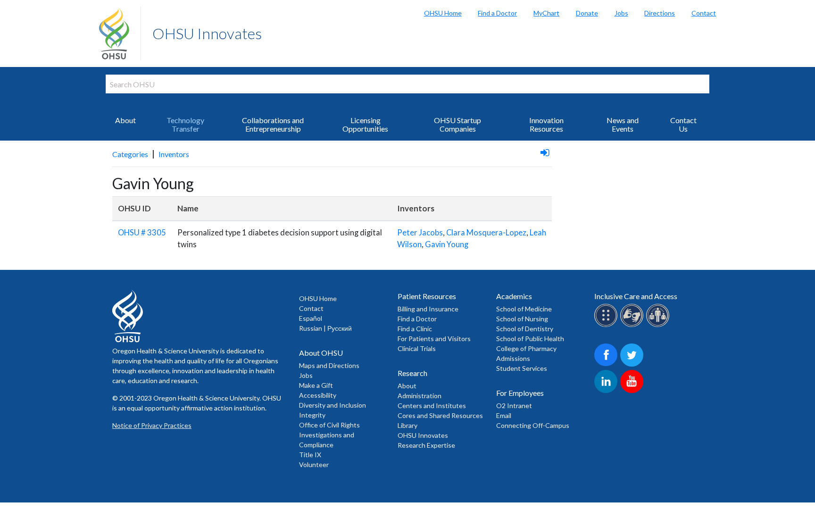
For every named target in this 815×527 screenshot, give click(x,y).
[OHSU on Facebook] (607, 365)
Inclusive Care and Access (635, 296)
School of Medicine (524, 309)
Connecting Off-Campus (532, 425)
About (125, 120)
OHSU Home (443, 13)
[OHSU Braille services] (607, 325)
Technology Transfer (185, 124)
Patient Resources (427, 296)
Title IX (310, 455)
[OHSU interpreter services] (659, 325)
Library (407, 425)
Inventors (173, 154)
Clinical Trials (417, 348)
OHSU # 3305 (142, 232)
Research (412, 372)
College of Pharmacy (526, 348)
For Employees (520, 392)
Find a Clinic (415, 329)
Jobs (621, 13)
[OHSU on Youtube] (633, 391)
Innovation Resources (546, 124)
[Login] (545, 152)
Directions (659, 13)
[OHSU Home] (120, 33)
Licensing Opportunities (365, 124)
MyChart (546, 13)
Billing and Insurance (428, 309)
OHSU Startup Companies (457, 124)
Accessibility (317, 395)
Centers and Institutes (432, 406)
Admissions (513, 358)
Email (503, 415)
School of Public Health (530, 339)
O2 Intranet (514, 406)
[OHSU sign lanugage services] (633, 325)
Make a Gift (316, 385)
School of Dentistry (524, 329)
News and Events (623, 124)
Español (310, 318)
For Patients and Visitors (434, 339)
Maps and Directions (329, 365)
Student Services (521, 368)
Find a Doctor (497, 13)
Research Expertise (426, 445)
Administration (419, 396)
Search (805, 9)
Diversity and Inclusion (332, 405)
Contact (703, 13)
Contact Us (683, 124)
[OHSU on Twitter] (633, 365)
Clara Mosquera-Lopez (486, 232)
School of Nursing (522, 319)
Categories (130, 154)
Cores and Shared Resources (440, 415)
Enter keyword (135, 98)
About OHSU (321, 352)
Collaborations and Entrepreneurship (273, 124)
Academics (514, 296)
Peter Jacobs (420, 232)
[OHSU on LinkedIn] (607, 391)
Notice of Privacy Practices (151, 425)
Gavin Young (446, 244)
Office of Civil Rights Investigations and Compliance (329, 435)
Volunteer (314, 464)
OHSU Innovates (207, 33)
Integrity (312, 415)
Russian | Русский (325, 328)
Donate (587, 13)
